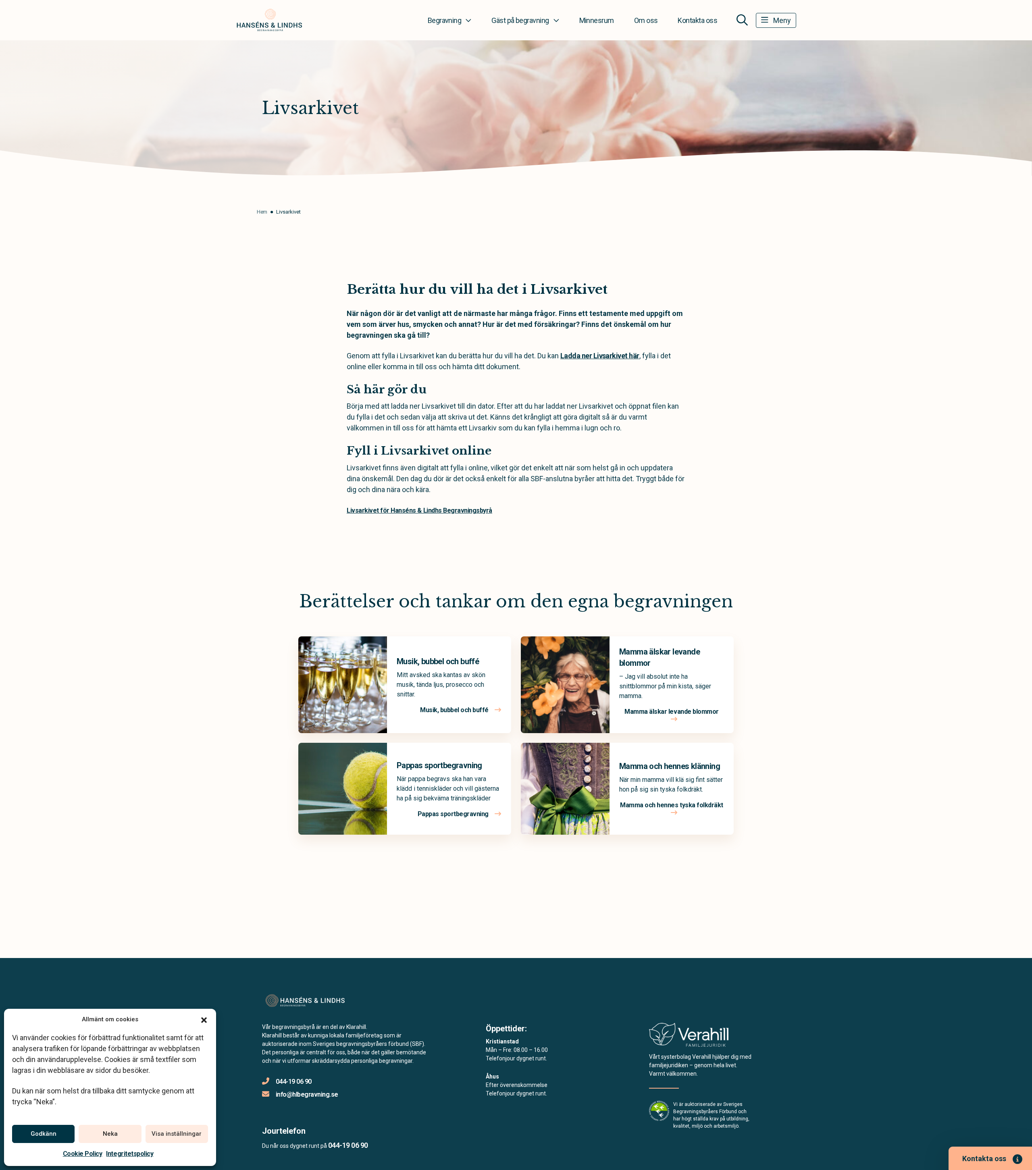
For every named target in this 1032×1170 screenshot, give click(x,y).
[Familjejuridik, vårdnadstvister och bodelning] (688, 1037)
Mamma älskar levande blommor (671, 711)
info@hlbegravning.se (307, 1094)
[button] (204, 1019)
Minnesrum (596, 20)
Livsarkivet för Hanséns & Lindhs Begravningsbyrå (419, 510)
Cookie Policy (82, 1154)
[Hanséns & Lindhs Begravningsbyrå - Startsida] (305, 1000)
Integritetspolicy (129, 1154)
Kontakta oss (697, 20)
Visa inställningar (177, 1133)
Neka (110, 1133)
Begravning (445, 20)
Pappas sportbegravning (439, 765)
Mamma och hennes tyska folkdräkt (671, 805)
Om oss (646, 20)
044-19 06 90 (294, 1081)
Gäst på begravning (520, 20)
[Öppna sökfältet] (742, 20)
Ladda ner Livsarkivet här (599, 355)
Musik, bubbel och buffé (438, 661)
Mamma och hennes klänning (669, 766)
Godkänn (43, 1133)
